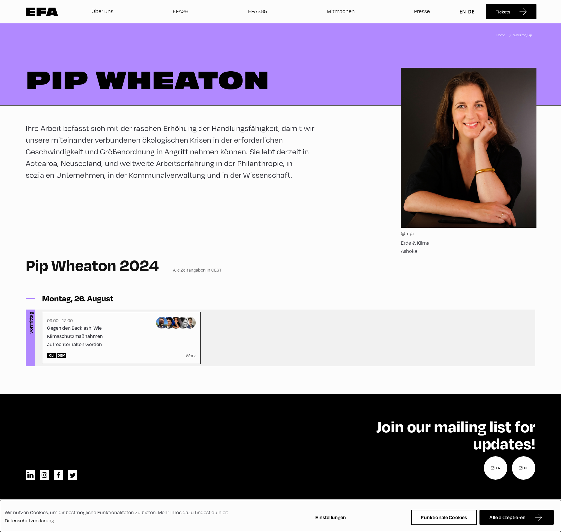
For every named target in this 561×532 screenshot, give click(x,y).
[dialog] (280, 516)
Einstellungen (330, 517)
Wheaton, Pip (522, 35)
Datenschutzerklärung (29, 520)
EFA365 (257, 11)
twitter (72, 475)
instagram (44, 475)
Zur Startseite (42, 12)
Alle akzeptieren (507, 517)
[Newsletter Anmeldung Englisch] (495, 468)
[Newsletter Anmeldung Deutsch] (523, 468)
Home (500, 35)
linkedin (30, 475)
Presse (422, 11)
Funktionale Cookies (444, 517)
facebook (58, 475)
